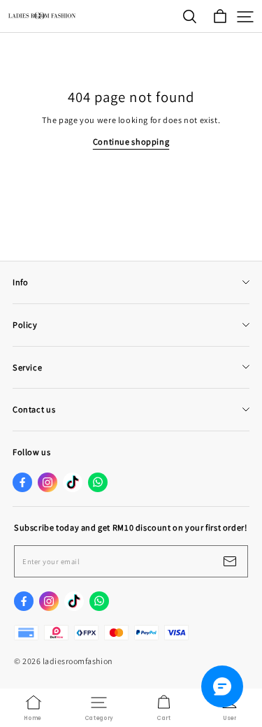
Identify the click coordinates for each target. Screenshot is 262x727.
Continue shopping (131, 141)
